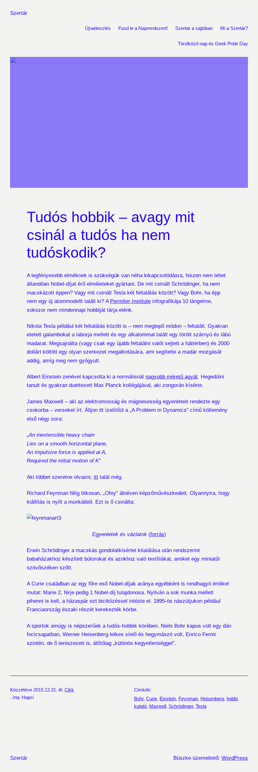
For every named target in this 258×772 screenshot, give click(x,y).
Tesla (201, 706)
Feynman (188, 698)
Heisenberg (212, 698)
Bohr (138, 698)
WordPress (235, 758)
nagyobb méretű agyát (171, 376)
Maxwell (157, 706)
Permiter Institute (130, 301)
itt (96, 477)
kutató (140, 706)
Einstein (168, 698)
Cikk (69, 689)
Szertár (18, 13)
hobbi (232, 698)
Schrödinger (181, 706)
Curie (151, 698)
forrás (157, 534)
